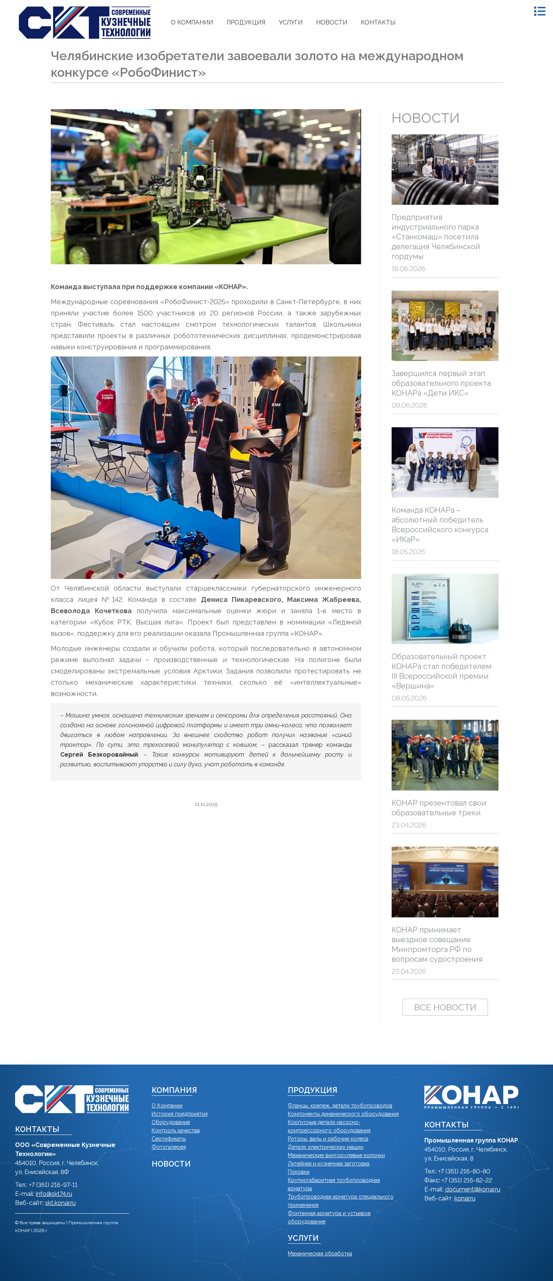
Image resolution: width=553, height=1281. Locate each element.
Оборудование (171, 1122)
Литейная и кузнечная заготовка (328, 1164)
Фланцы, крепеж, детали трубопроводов (340, 1106)
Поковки (299, 1172)
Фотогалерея (169, 1147)
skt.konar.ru (60, 1202)
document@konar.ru (472, 1189)
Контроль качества (176, 1130)
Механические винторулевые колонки (336, 1155)
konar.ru (465, 1198)
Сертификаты (169, 1139)
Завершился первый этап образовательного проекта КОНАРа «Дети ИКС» (441, 383)
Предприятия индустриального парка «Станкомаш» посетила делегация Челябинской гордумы (436, 237)
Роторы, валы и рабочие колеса (328, 1139)
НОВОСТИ (171, 1163)
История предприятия (180, 1114)
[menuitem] (191, 22)
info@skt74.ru (54, 1193)
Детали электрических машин (325, 1147)
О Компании (167, 1106)
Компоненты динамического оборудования (343, 1114)
